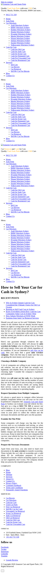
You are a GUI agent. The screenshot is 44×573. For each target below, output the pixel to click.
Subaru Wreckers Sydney (20, 41)
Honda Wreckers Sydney (20, 32)
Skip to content (7, 2)
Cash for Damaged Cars (20, 56)
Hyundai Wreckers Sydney (21, 34)
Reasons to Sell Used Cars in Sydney (20, 309)
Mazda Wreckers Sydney (20, 36)
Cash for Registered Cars (20, 60)
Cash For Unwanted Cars (20, 58)
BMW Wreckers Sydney (20, 27)
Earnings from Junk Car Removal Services (22, 318)
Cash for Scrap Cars (18, 54)
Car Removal (16, 69)
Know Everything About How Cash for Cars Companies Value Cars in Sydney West (23, 312)
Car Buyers (15, 67)
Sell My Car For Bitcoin (20, 71)
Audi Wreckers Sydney (20, 25)
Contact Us (10, 76)
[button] (22, 80)
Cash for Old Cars (18, 49)
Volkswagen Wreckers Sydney (22, 45)
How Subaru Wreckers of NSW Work (20, 316)
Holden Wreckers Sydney (21, 30)
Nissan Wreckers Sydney (20, 38)
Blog (8, 73)
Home (8, 19)
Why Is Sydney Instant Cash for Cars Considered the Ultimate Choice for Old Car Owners (23, 305)
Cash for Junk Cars (18, 52)
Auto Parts (10, 21)
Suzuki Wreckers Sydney (20, 43)
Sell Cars (14, 65)
